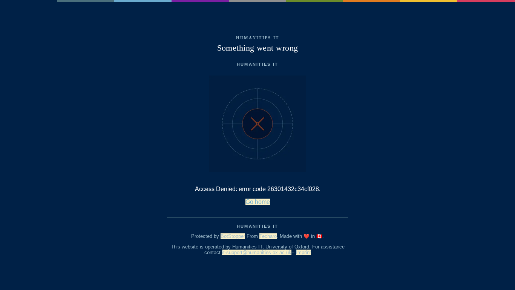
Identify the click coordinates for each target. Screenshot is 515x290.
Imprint (303, 252)
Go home (257, 202)
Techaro (268, 236)
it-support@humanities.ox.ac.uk (256, 252)
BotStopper (233, 236)
